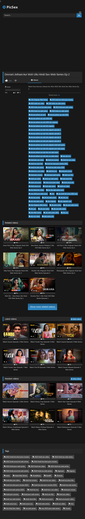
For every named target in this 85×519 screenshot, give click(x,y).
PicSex (12, 7)
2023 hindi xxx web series (60, 111)
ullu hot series (35, 197)
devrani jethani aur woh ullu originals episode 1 (46, 130)
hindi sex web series (51, 179)
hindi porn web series (53, 175)
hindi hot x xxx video (37, 171)
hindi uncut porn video (52, 182)
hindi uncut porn (36, 182)
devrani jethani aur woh (38, 115)
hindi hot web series (37, 167)
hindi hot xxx (52, 171)
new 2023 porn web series (39, 194)
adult (7, 475)
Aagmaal (60, 471)
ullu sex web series (59, 209)
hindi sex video (35, 179)
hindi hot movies (53, 160)
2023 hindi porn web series (63, 107)
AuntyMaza (37, 475)
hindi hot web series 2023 (56, 167)
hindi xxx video (64, 186)
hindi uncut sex (69, 182)
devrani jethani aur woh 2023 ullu (41, 118)
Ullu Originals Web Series (39, 99)
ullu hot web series (50, 197)
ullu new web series (37, 201)
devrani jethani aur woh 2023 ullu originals (44, 122)
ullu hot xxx (64, 197)
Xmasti (67, 508)
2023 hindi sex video (38, 466)
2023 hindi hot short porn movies (45, 461)
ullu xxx (65, 212)
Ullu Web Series (36, 212)
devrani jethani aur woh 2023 (59, 115)
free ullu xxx (67, 156)
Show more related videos (42, 307)
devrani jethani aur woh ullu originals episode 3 (46, 137)
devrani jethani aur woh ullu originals (42, 126)
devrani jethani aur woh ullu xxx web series (44, 156)
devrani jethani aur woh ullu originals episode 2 (46, 133)
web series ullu (49, 216)
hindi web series (50, 186)
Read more (53, 95)
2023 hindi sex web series (39, 111)
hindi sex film (68, 175)
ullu (53, 194)
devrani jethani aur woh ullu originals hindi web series (48, 145)
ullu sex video (44, 209)
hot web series (31, 508)
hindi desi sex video (37, 160)
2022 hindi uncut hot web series (41, 107)
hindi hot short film (37, 164)
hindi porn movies (36, 175)
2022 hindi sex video (37, 103)
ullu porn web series (71, 205)
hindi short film (67, 179)
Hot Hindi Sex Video (37, 190)
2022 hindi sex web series (56, 103)
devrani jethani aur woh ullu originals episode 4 (46, 141)
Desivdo (59, 475)
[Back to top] (78, 513)
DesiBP (48, 475)
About (35, 80)
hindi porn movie (66, 171)
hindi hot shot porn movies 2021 (57, 164)
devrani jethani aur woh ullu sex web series (44, 152)
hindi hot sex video (69, 160)
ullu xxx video (35, 216)
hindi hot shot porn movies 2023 (45, 485)
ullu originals (52, 201)
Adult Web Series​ (21, 475)
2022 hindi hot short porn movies (62, 99)
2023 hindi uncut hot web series (17, 471)
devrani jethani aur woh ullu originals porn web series (47, 148)
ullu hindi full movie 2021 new (67, 194)
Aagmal (71, 471)
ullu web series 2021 (52, 212)
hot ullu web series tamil (56, 190)
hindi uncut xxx (36, 186)
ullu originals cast (65, 201)
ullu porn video (56, 205)
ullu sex (33, 209)
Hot (72, 504)
